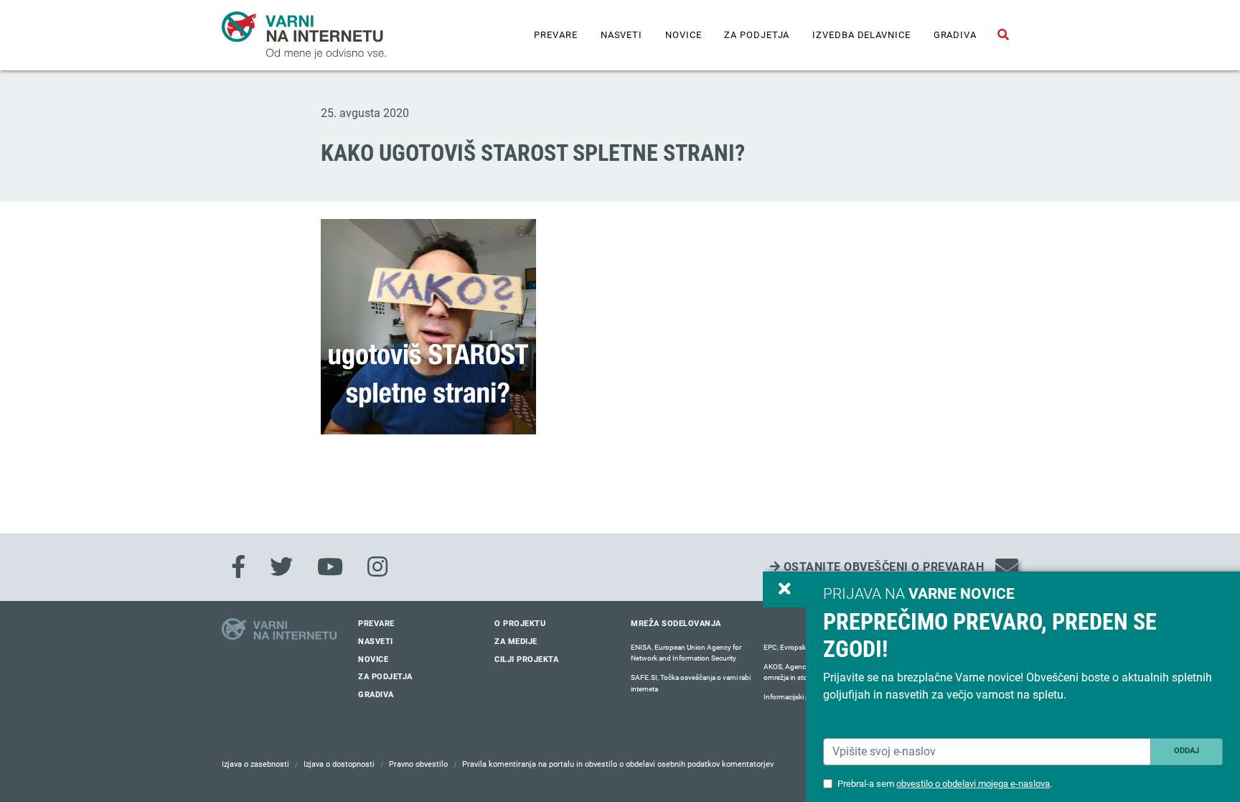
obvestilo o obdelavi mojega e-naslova (973, 783)
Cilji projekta (526, 659)
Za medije (515, 641)
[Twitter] (281, 567)
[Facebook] (238, 567)
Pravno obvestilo (418, 764)
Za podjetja (756, 34)
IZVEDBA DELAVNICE (861, 34)
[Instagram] (377, 567)
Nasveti (621, 34)
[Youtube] (330, 567)
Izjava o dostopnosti (339, 764)
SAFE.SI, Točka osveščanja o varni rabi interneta (691, 683)
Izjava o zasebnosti (255, 764)
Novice (683, 34)
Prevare (555, 34)
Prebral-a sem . (944, 783)
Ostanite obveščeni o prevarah (882, 567)
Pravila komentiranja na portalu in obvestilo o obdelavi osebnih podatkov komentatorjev (618, 764)
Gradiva (955, 34)
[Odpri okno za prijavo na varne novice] (784, 589)
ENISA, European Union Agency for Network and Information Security (686, 653)
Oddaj (1186, 750)
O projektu (519, 623)
